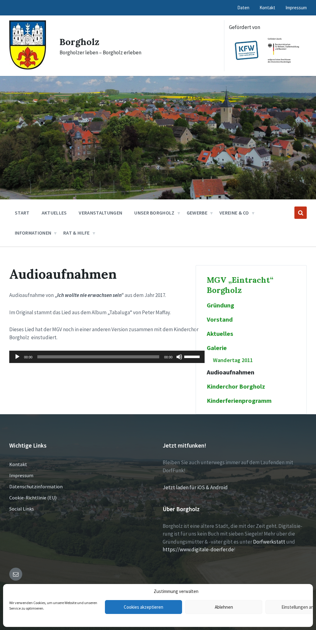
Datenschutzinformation (36, 486)
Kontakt (18, 464)
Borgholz (79, 42)
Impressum (21, 475)
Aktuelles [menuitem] (54, 213)
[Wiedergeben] (17, 357)
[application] (107, 357)
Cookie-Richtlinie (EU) (32, 497)
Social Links (21, 509)
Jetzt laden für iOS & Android (195, 487)
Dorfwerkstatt (269, 541)
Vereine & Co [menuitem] (234, 213)
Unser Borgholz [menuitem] (154, 213)
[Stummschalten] (179, 357)
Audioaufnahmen (230, 372)
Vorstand (220, 319)
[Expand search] (300, 213)
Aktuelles (220, 334)
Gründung (220, 305)
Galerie (217, 348)
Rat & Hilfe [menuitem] (76, 233)
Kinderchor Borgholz (236, 386)
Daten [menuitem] (243, 7)
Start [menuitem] (22, 213)
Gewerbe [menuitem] (197, 213)
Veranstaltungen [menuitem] (100, 213)
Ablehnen (224, 607)
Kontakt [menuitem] (267, 7)
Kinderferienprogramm (239, 401)
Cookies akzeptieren (143, 607)
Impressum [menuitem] (296, 7)
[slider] (193, 356)
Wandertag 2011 (233, 360)
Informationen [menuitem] (33, 233)
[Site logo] (27, 67)
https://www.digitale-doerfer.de (198, 549)
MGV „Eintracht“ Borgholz (240, 285)
